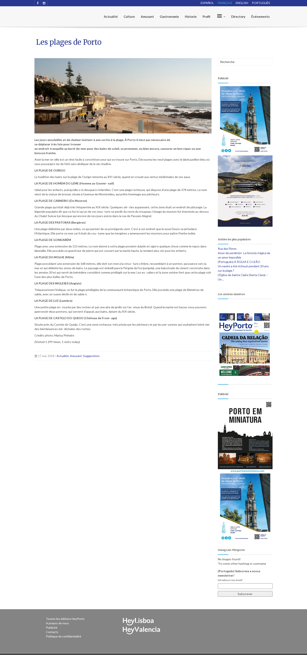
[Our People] (220, 16)
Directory (238, 16)
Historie (191, 16)
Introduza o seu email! (230, 580)
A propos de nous (57, 623)
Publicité (51, 627)
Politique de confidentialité (63, 636)
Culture (129, 16)
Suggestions (91, 356)
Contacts (52, 632)
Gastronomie (169, 16)
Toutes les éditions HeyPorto (65, 618)
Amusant (147, 16)
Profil (206, 16)
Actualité (111, 16)
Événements (260, 16)
